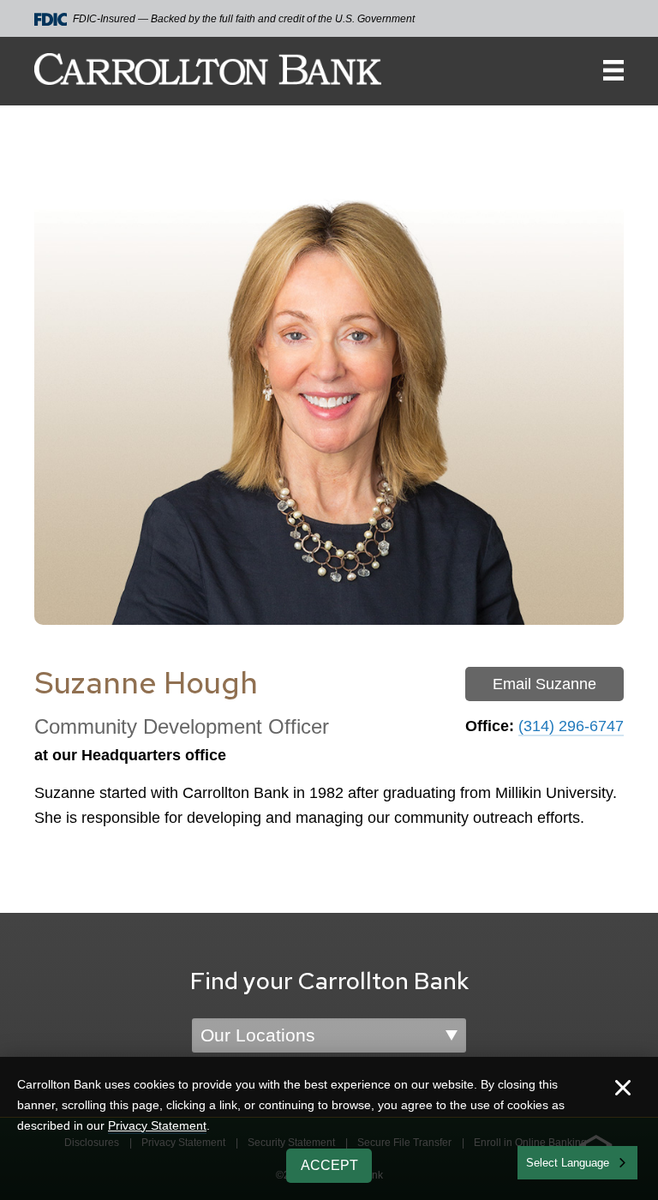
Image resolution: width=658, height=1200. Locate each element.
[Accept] (623, 1090)
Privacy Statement (157, 1125)
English (545, 1161)
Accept (329, 1165)
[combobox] (577, 1162)
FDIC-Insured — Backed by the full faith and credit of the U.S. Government (244, 19)
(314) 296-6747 (571, 726)
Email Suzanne (544, 684)
